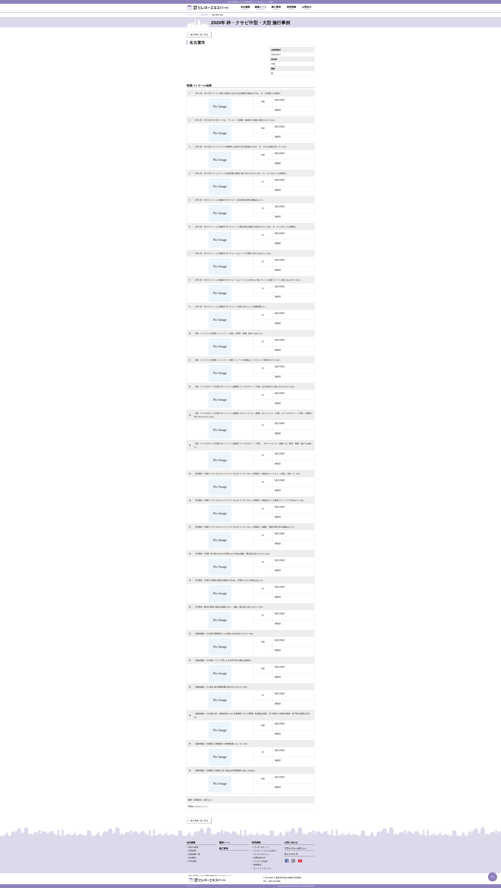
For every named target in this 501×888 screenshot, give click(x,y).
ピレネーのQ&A (260, 861)
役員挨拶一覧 (194, 854)
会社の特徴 (193, 847)
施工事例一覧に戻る (199, 34)
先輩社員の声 (259, 858)
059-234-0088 (274, 881)
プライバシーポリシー (295, 848)
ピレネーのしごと (261, 847)
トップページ (192, 15)
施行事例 (204, 15)
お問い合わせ (291, 842)
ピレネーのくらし (261, 854)
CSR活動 (192, 861)
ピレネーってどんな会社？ (265, 850)
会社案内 (192, 858)
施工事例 (223, 848)
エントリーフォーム (262, 868)
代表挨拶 (192, 850)
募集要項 (257, 865)
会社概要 (191, 842)
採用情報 (256, 842)
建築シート (224, 842)
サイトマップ (291, 854)
